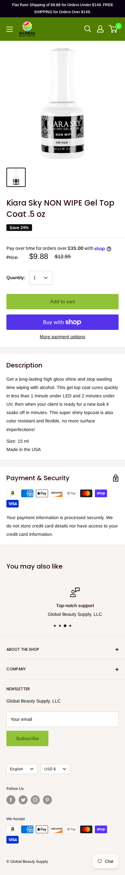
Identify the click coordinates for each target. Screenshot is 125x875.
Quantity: (15, 277)
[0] (113, 29)
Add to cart (62, 301)
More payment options (62, 336)
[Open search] (87, 28)
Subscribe (27, 738)
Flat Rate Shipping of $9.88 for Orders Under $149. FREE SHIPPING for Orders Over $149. (62, 8)
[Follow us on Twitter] (23, 799)
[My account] (100, 28)
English (16, 769)
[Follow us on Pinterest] (47, 799)
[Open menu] (9, 29)
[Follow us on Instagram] (35, 799)
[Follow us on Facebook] (10, 799)
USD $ (50, 769)
